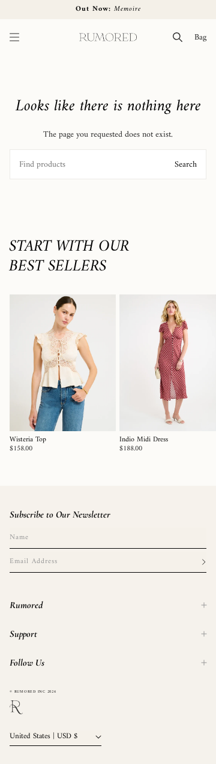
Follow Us (27, 663)
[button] (14, 37)
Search (186, 164)
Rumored (26, 605)
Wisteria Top (28, 440)
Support (23, 634)
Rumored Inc (30, 691)
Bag (202, 37)
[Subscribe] (203, 562)
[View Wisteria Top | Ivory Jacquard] (63, 362)
